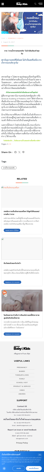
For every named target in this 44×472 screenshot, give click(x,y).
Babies (22, 371)
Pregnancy (22, 367)
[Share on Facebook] (15, 152)
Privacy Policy (22, 443)
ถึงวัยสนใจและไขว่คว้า (12, 263)
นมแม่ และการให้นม (12, 230)
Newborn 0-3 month (15, 38)
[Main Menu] (40, 4)
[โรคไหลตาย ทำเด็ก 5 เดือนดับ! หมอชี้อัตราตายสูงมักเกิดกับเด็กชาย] (22, 300)
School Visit (22, 382)
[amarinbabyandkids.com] (22, 3)
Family (22, 379)
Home (3, 38)
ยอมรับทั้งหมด (34, 468)
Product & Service (22, 386)
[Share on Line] (23, 152)
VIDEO (22, 390)
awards (22, 394)
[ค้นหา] (35, 3)
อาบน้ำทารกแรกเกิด (9, 168)
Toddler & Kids (22, 375)
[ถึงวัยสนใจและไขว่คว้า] (22, 249)
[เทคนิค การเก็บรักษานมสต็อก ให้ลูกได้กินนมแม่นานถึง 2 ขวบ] (22, 197)
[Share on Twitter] (19, 152)
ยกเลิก (19, 468)
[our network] (2, 4)
